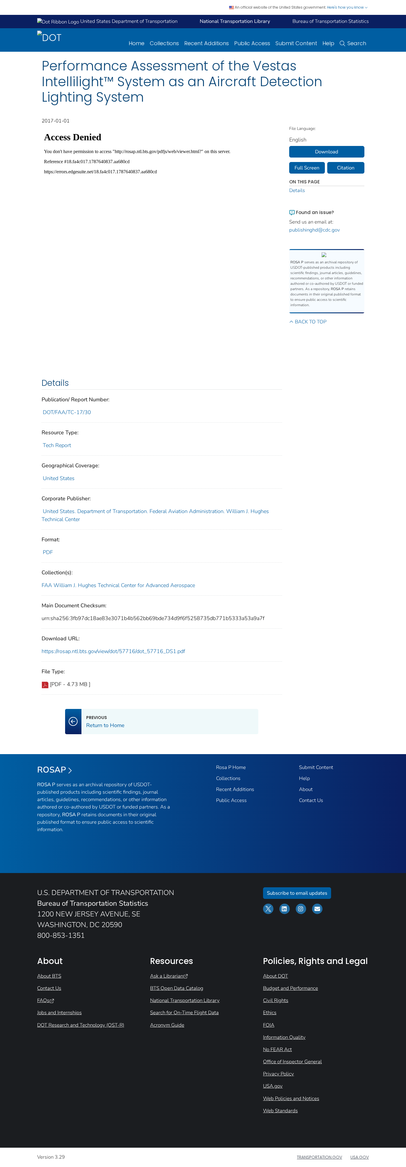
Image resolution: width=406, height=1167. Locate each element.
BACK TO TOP (310, 321)
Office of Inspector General (292, 1061)
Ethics (269, 1012)
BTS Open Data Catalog (176, 988)
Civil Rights (275, 1000)
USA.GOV (359, 1157)
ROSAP (51, 770)
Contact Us (311, 800)
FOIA (268, 1025)
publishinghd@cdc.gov (314, 230)
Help (328, 43)
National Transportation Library (185, 1000)
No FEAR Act (277, 1049)
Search (356, 43)
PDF (48, 552)
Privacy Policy (278, 1073)
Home (136, 43)
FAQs (43, 1000)
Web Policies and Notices (291, 1098)
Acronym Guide (167, 1025)
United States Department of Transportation (128, 21)
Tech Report (57, 445)
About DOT (275, 976)
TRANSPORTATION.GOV (319, 1157)
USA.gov (273, 1086)
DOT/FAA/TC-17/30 (67, 412)
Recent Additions (206, 43)
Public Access (252, 43)
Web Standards (280, 1110)
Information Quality (284, 1037)
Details (297, 190)
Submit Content (296, 43)
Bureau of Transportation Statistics (330, 21)
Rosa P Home (231, 767)
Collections (164, 43)
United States (59, 478)
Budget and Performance (290, 988)
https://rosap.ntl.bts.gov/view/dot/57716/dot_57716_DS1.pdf (113, 651)
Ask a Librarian (166, 976)
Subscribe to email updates (297, 893)
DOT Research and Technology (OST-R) (80, 1025)
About (306, 789)
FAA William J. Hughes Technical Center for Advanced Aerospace (118, 585)
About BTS (49, 976)
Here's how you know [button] (346, 7)
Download (326, 151)
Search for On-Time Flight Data (184, 1012)
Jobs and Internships (59, 1012)
